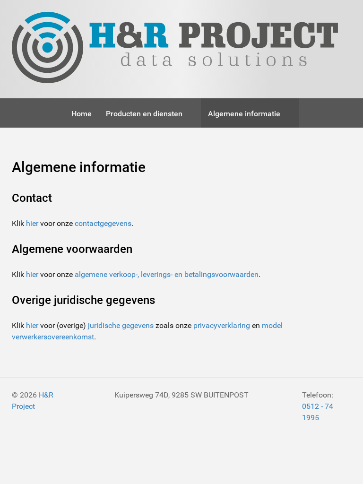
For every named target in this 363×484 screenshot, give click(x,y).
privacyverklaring (221, 325)
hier (32, 223)
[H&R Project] (175, 49)
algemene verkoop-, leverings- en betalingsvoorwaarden (167, 274)
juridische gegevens (121, 325)
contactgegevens (103, 223)
